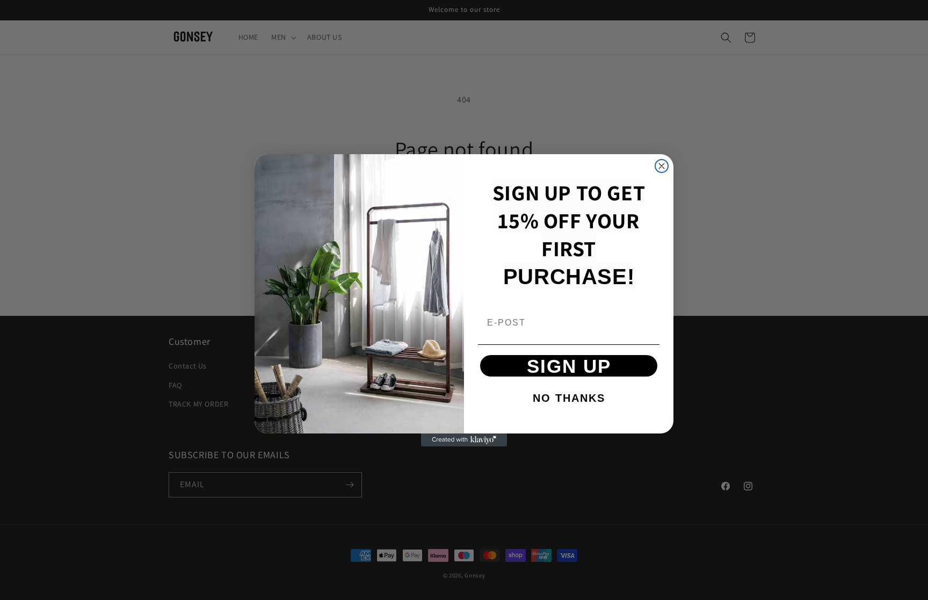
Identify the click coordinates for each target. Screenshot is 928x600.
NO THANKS (569, 398)
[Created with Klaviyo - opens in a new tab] (464, 439)
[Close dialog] (661, 166)
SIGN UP (569, 366)
